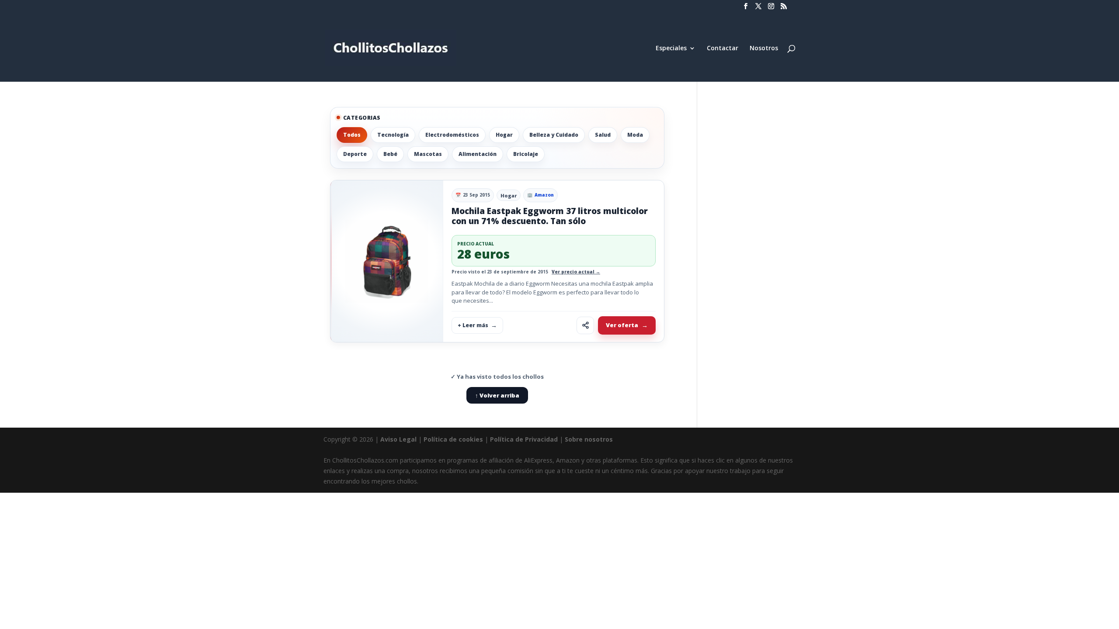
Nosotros (764, 48)
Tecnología (393, 134)
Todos (352, 134)
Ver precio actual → (576, 272)
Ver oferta (622, 325)
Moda (635, 134)
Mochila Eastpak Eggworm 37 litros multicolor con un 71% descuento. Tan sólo (550, 216)
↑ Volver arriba (497, 395)
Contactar (722, 48)
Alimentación (478, 154)
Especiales (671, 48)
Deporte (355, 154)
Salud (603, 134)
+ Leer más (473, 325)
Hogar (504, 134)
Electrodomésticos (452, 134)
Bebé (390, 154)
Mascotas (428, 154)
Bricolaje (525, 154)
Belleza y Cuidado (553, 134)
